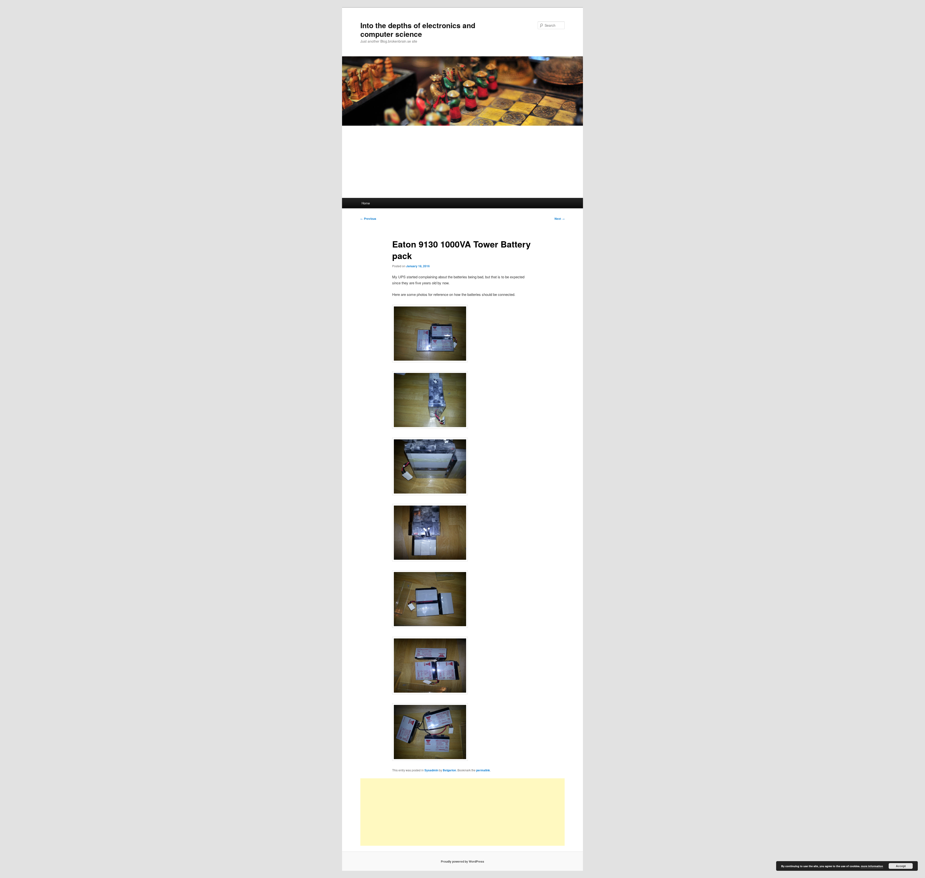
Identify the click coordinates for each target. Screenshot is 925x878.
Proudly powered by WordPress (462, 861)
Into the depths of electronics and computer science (417, 29)
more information (872, 866)
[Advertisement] (462, 161)
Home (366, 203)
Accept (901, 866)
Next (560, 218)
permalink (483, 770)
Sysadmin (431, 770)
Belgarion (449, 770)
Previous (368, 218)
